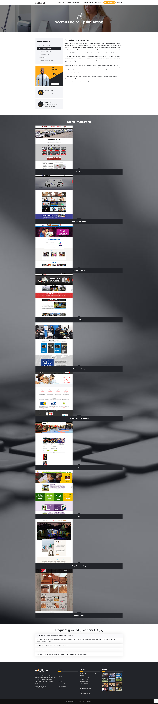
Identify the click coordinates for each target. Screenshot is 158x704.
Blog (59, 688)
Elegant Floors (79, 615)
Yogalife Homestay (79, 566)
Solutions (61, 679)
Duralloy (79, 320)
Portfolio (60, 681)
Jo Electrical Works (79, 221)
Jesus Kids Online (79, 270)
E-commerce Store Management (46, 60)
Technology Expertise (63, 683)
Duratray (79, 172)
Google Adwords (42, 57)
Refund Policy (89, 701)
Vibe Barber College (79, 369)
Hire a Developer (62, 686)
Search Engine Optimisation (45, 48)
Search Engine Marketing (44, 45)
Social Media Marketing (44, 54)
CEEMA (79, 517)
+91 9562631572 (85, 691)
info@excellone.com (86, 688)
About (60, 674)
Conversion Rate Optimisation (45, 51)
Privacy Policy (82, 701)
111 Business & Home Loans (79, 418)
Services (60, 676)
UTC (79, 467)
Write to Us (55, 84)
